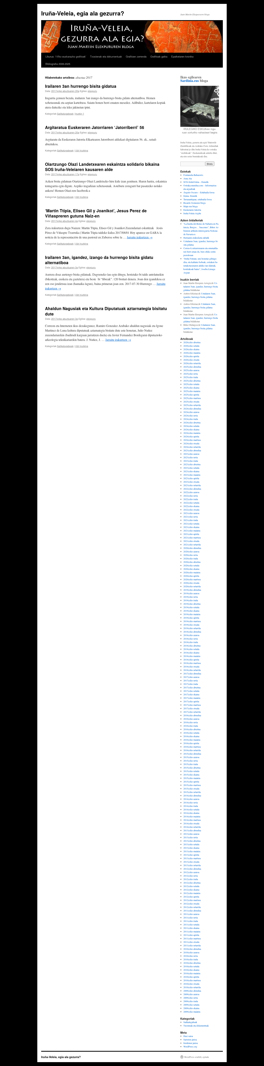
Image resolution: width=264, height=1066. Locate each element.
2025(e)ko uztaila (191, 384)
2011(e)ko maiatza (191, 931)
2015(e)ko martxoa (192, 785)
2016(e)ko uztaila (191, 732)
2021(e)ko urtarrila (192, 544)
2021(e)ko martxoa (192, 537)
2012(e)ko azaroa (191, 872)
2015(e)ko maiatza (191, 778)
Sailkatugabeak (65, 113)
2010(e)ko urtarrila (192, 987)
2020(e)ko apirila (191, 575)
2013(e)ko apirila (191, 854)
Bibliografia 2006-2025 (57, 64)
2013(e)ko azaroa (191, 833)
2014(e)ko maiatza (191, 816)
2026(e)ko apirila (191, 356)
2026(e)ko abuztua (191, 342)
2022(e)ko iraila (190, 499)
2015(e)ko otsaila (191, 788)
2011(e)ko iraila (190, 920)
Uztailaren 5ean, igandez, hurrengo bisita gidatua (200, 286)
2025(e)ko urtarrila (192, 405)
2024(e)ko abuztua (191, 422)
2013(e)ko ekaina (191, 847)
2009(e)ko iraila (190, 1001)
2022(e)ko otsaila (191, 509)
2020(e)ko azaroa (191, 551)
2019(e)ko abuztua (191, 603)
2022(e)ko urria (190, 495)
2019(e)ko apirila (191, 617)
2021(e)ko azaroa (191, 513)
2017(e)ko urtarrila (192, 711)
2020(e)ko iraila (190, 558)
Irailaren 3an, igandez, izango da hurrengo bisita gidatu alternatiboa (99, 259)
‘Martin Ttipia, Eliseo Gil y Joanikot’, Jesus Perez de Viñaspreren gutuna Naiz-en (96, 213)
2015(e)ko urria (190, 760)
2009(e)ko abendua (192, 990)
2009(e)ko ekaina (191, 1008)
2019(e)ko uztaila (191, 607)
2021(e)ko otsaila (191, 540)
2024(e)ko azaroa (191, 412)
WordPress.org (190, 1046)
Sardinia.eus (189, 80)
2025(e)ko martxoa (192, 398)
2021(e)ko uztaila (191, 523)
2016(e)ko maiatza (191, 739)
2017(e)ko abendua (192, 673)
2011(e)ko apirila (191, 934)
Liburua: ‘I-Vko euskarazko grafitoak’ (65, 56)
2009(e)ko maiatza (191, 1011)
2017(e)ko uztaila (191, 690)
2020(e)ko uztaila (191, 565)
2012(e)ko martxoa (192, 900)
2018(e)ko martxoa (192, 663)
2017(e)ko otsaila (191, 708)
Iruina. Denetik (190, 195)
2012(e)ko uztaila (191, 886)
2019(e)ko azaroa (191, 593)
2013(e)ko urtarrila (192, 865)
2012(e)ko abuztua (191, 882)
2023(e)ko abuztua (191, 464)
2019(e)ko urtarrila (192, 628)
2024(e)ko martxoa (192, 439)
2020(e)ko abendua (192, 547)
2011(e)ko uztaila (191, 924)
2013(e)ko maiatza (191, 851)
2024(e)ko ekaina (191, 429)
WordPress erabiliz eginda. (196, 1056)
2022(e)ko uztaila (191, 502)
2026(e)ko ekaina (191, 349)
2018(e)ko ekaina (191, 652)
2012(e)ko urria (190, 875)
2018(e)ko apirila (191, 659)
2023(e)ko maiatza (191, 474)
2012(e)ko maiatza (191, 893)
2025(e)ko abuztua (191, 380)
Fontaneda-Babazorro (193, 174)
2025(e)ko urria (190, 373)
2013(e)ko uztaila (191, 844)
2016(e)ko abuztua (191, 729)
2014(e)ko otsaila (191, 823)
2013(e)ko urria (190, 837)
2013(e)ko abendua (192, 830)
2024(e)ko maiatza (191, 432)
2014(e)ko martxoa (192, 819)
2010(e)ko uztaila (191, 966)
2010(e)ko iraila (190, 959)
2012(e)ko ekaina (191, 889)
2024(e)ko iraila (190, 418)
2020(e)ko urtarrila (192, 586)
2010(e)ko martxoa (192, 980)
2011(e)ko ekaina (191, 927)
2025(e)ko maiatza (191, 391)
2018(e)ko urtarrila (192, 669)
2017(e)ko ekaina (191, 694)
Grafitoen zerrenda (136, 56)
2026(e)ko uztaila (191, 345)
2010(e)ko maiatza (191, 973)
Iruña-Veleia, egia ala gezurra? (82, 13)
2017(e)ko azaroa (191, 676)
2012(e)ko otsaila (191, 903)
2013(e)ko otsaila (191, 861)
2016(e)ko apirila (191, 743)
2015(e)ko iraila (190, 764)
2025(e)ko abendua (192, 366)
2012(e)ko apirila (191, 896)
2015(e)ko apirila (191, 781)
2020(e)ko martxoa (192, 579)
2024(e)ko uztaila (191, 425)
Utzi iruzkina (81, 150)
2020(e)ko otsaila (191, 582)
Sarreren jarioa (190, 1039)
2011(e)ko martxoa (192, 938)
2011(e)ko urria (190, 917)
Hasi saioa (188, 1036)
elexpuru (92, 91)
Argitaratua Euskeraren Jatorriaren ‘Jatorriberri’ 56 (94, 127)
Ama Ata (187, 178)
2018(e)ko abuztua (191, 645)
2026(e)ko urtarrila (192, 363)
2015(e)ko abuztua (191, 767)
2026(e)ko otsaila (191, 359)
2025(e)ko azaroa (191, 370)
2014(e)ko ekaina (191, 812)
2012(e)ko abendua (192, 868)
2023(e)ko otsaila (191, 481)
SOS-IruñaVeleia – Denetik (196, 181)
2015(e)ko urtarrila (192, 791)
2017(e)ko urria (190, 680)
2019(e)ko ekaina (191, 610)
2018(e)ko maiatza (191, 656)
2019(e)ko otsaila (191, 624)
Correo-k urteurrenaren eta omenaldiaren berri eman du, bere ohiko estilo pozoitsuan (200, 252)
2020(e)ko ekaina (191, 568)
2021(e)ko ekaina (191, 527)
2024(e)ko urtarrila (192, 446)
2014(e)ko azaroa (191, 798)
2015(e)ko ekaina (191, 774)
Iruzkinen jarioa (190, 1043)
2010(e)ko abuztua (191, 962)
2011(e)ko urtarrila (192, 945)
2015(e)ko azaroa (191, 757)
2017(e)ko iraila (190, 683)
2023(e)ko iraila (190, 460)
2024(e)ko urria (190, 415)
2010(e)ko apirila (191, 976)
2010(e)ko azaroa (191, 952)
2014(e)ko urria (190, 802)
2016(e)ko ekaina (191, 736)
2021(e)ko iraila (190, 520)
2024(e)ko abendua (192, 408)
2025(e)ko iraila (190, 377)
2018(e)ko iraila (190, 642)
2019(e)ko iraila (190, 600)
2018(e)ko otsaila (191, 666)
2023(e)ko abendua (192, 450)
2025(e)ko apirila (191, 394)
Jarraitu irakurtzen (139, 237)
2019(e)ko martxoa (192, 621)
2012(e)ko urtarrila (192, 907)
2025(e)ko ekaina (191, 387)
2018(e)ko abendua (192, 631)
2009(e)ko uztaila (191, 1004)
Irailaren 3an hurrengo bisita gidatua (80, 86)
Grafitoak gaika (158, 56)
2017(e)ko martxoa (192, 704)
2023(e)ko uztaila (191, 467)
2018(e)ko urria (190, 638)
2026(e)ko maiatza (191, 352)
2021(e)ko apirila (191, 534)
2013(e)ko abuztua (191, 840)
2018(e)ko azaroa (191, 635)
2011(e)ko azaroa (191, 914)
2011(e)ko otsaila (191, 941)
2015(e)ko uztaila (191, 771)
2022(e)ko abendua (192, 488)
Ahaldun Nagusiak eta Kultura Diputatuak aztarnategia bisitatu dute (106, 310)
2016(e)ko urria (190, 722)
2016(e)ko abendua (192, 715)
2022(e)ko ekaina (191, 506)
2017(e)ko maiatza (191, 697)
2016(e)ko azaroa (191, 718)
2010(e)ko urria (190, 955)
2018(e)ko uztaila (191, 649)
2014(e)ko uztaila (191, 809)
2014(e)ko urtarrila (192, 826)
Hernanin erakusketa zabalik (196, 237)
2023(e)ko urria (190, 457)
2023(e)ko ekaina (191, 471)
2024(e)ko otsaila (191, 443)
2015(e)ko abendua (192, 753)
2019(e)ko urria (190, 596)
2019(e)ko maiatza (191, 614)
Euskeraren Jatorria (192, 209)
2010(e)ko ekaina (191, 969)
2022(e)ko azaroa (191, 492)
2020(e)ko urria (190, 554)
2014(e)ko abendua (192, 795)
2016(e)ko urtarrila (192, 750)
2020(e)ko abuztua (191, 561)
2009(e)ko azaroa (191, 994)
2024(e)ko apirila (191, 436)
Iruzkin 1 (79, 113)
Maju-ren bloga (190, 206)
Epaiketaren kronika (182, 56)
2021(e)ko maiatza (191, 530)
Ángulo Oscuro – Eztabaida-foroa (198, 192)
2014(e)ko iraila (190, 805)
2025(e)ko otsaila (191, 401)
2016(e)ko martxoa (192, 746)
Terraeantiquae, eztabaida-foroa (197, 199)
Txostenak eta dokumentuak (106, 56)
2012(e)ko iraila (190, 879)
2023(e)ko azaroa (191, 453)
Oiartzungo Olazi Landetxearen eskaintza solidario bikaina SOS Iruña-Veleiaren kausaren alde (102, 166)
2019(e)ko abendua (192, 589)
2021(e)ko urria (190, 516)
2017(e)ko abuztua (191, 687)
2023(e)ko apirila (191, 478)
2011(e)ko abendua (192, 910)
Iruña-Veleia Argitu (192, 213)
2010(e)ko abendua (192, 948)
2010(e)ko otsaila (191, 983)
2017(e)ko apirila (191, 701)
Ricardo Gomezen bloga (194, 202)
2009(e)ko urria (190, 997)
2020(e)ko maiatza (191, 572)
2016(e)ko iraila (190, 725)
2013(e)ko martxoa (192, 858)
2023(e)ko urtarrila (192, 485)
